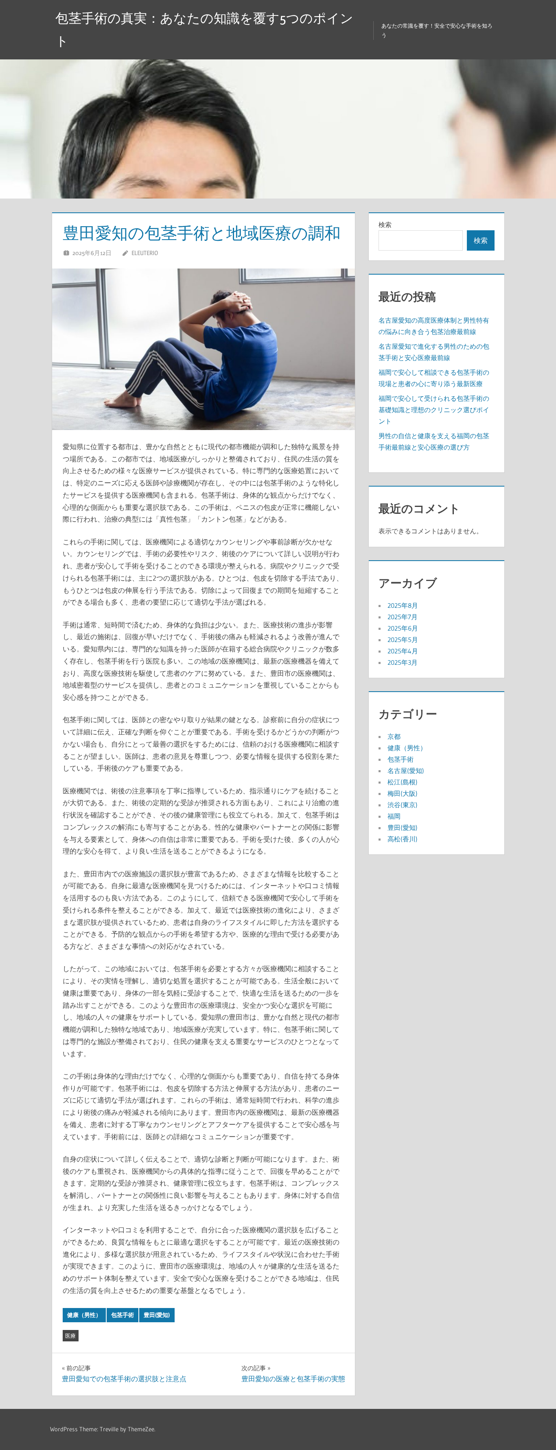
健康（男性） (84, 1315)
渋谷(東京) (402, 805)
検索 (385, 225)
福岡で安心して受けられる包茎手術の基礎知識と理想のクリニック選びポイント (434, 409)
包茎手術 (122, 1315)
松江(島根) (402, 782)
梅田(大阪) (402, 793)
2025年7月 (402, 617)
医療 (70, 1335)
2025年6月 (402, 628)
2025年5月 (402, 639)
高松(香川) (402, 839)
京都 (394, 736)
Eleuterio (144, 253)
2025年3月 (402, 662)
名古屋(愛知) (405, 770)
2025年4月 (402, 651)
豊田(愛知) (157, 1315)
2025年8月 (402, 605)
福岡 (394, 816)
